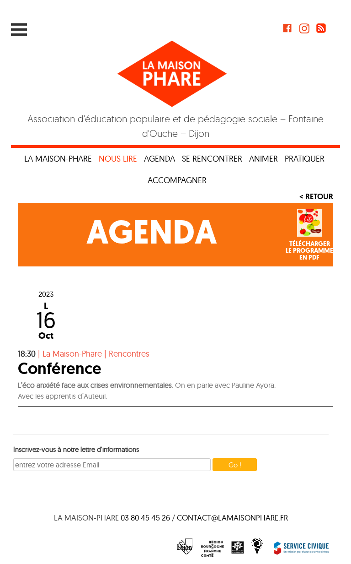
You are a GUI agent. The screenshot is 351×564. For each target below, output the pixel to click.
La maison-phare (58, 158)
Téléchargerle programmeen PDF (309, 250)
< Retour (316, 196)
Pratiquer (304, 158)
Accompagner (177, 180)
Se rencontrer (212, 158)
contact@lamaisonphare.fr (232, 517)
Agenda (159, 158)
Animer (263, 158)
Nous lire (118, 158)
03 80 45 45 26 (145, 517)
